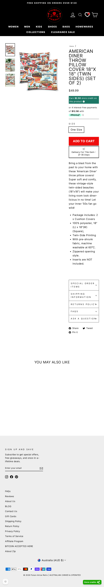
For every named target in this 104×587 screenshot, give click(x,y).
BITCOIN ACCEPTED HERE (19, 546)
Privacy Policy (12, 531)
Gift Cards (10, 516)
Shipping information (81, 295)
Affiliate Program (14, 541)
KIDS (39, 26)
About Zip (10, 551)
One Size (76, 129)
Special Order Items (82, 285)
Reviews (9, 496)
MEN (27, 26)
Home (72, 46)
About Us (10, 501)
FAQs (74, 311)
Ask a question (83, 318)
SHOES (53, 26)
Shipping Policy (13, 521)
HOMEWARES (85, 26)
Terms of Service (14, 536)
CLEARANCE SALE (63, 32)
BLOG (8, 506)
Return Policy (12, 526)
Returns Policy (84, 304)
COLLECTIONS (36, 32)
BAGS (67, 26)
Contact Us (11, 511)
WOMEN (13, 26)
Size (72, 123)
